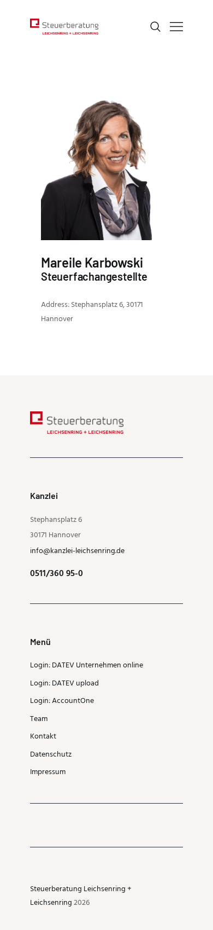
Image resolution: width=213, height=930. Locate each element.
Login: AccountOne (62, 701)
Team (39, 719)
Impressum (48, 772)
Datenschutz (51, 754)
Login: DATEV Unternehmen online (86, 665)
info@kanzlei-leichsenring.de (77, 551)
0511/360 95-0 (56, 574)
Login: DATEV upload (64, 683)
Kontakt (43, 736)
